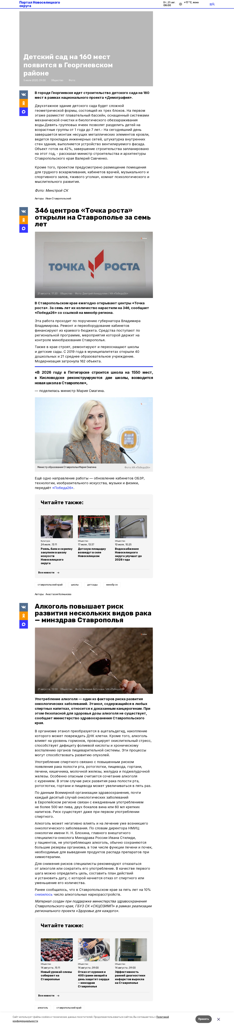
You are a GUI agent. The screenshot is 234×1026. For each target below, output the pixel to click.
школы (75, 584)
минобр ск (112, 584)
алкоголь (43, 1007)
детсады (92, 584)
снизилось (44, 894)
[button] (94, 265)
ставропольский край (50, 584)
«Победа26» (62, 488)
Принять (203, 1019)
